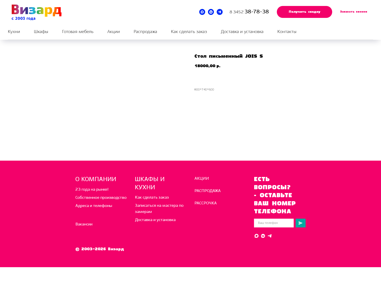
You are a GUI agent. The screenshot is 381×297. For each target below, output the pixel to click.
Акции (113, 32)
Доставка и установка (242, 32)
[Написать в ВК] (211, 12)
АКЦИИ (201, 179)
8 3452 (237, 12)
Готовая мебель (77, 32)
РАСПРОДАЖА (207, 191)
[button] (304, 12)
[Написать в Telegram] (220, 12)
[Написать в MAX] (202, 12)
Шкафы (41, 32)
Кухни (14, 32)
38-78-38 (256, 11)
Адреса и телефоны (93, 206)
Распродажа (145, 32)
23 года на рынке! (92, 189)
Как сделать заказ (189, 32)
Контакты (286, 32)
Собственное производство (101, 198)
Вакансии (83, 224)
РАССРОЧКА (205, 203)
